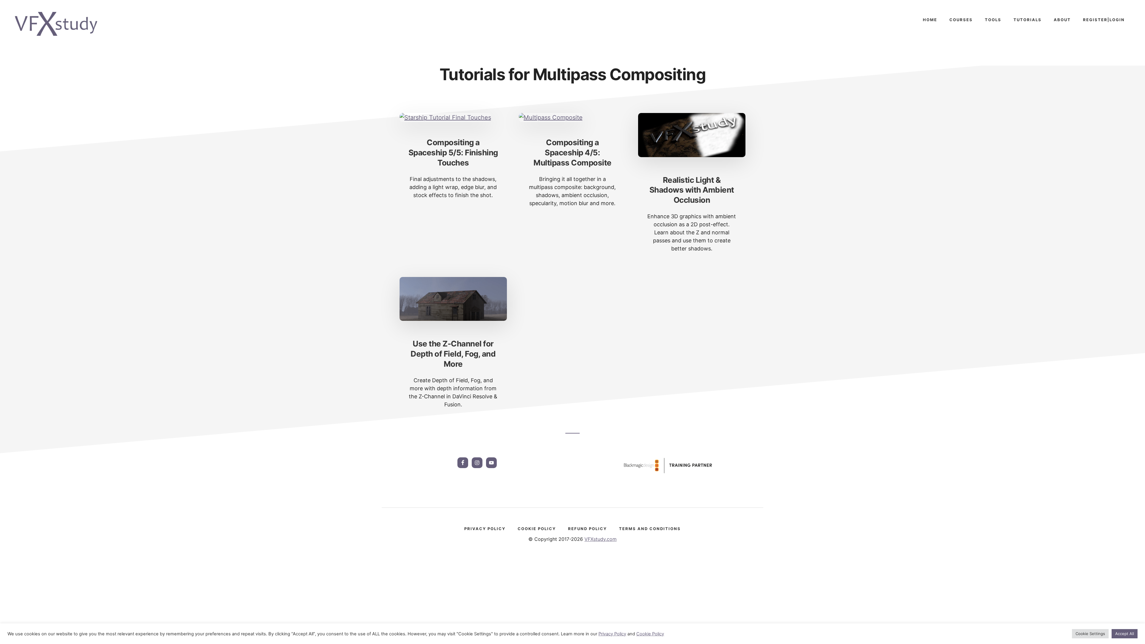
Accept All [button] (1124, 633)
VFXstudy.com (600, 539)
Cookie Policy (650, 634)
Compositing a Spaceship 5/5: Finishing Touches (453, 152)
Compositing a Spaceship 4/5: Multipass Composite (572, 152)
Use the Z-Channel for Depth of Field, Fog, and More (453, 354)
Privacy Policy (612, 634)
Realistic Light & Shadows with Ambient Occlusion (691, 190)
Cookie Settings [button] (1090, 633)
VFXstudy (59, 24)
